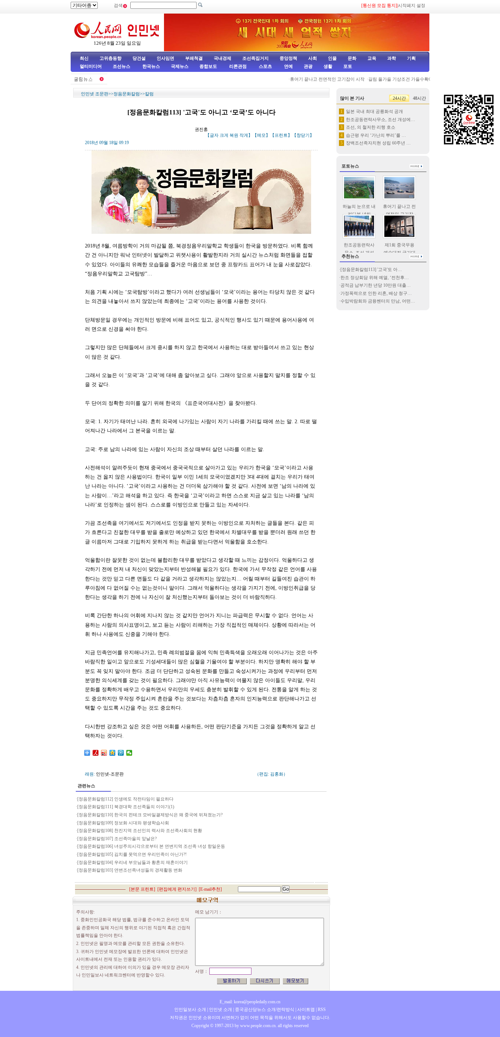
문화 (352, 58)
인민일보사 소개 (190, 1009)
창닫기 (303, 135)
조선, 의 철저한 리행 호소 (370, 127)
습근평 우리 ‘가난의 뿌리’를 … (376, 135)
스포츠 (265, 66)
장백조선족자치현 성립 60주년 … (378, 143)
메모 (261, 135)
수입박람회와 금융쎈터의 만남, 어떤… (377, 301)
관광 (308, 66)
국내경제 (222, 58)
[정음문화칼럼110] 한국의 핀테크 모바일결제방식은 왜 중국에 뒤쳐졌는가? (150, 814)
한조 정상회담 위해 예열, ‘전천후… (374, 277)
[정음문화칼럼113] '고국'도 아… (371, 269)
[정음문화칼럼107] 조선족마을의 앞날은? (117, 838)
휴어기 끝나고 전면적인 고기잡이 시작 (318, 79)
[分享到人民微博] (96, 753)
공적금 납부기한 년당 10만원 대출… (375, 285)
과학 (391, 58)
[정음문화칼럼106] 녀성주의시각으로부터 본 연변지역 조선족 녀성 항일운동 (151, 846)
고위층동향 (111, 58)
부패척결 (194, 58)
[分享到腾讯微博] (121, 753)
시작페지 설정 (411, 5)
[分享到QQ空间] (112, 753)
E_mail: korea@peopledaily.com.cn (250, 1001)
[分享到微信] (129, 753)
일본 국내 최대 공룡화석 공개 (374, 111)
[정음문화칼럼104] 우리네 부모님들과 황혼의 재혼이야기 (132, 862)
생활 (328, 66)
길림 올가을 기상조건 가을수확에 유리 (396, 79)
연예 (288, 66)
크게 (224, 135)
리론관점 (238, 66)
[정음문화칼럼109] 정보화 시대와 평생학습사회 (123, 822)
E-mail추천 (210, 889)
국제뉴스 (180, 66)
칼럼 (149, 93)
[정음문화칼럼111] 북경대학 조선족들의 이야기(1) (125, 806)
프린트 (281, 135)
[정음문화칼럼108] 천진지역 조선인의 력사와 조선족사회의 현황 (139, 830)
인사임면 (165, 58)
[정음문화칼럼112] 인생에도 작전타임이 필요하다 (125, 799)
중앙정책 (288, 58)
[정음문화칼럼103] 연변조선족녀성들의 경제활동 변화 (129, 870)
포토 (347, 66)
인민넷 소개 (220, 1009)
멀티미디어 (91, 66)
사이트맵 (306, 1009)
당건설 (139, 58)
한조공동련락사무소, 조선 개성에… (380, 119)
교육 (371, 58)
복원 (234, 135)
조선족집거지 (255, 58)
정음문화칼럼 (126, 93)
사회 (312, 58)
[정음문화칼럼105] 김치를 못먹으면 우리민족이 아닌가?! (132, 854)
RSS (322, 1009)
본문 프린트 (142, 889)
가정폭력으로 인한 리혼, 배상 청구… (376, 293)
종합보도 (208, 66)
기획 (411, 58)
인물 (332, 58)
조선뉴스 (122, 66)
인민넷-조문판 (110, 774)
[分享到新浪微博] (104, 753)
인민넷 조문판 (94, 93)
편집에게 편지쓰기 (177, 889)
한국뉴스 (151, 66)
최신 (84, 58)
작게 (243, 135)
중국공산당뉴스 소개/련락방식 (264, 1009)
